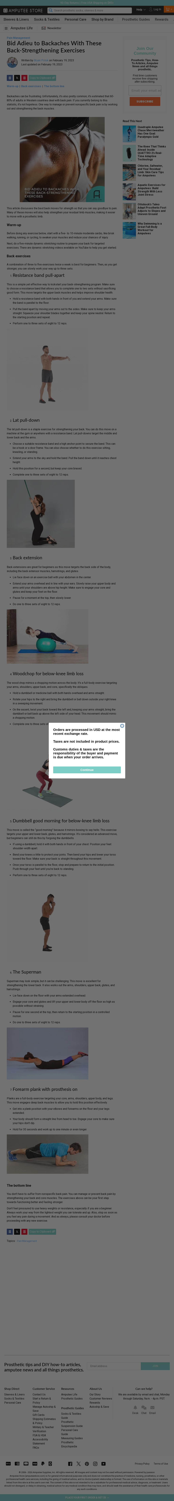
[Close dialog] (122, 726)
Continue (87, 770)
